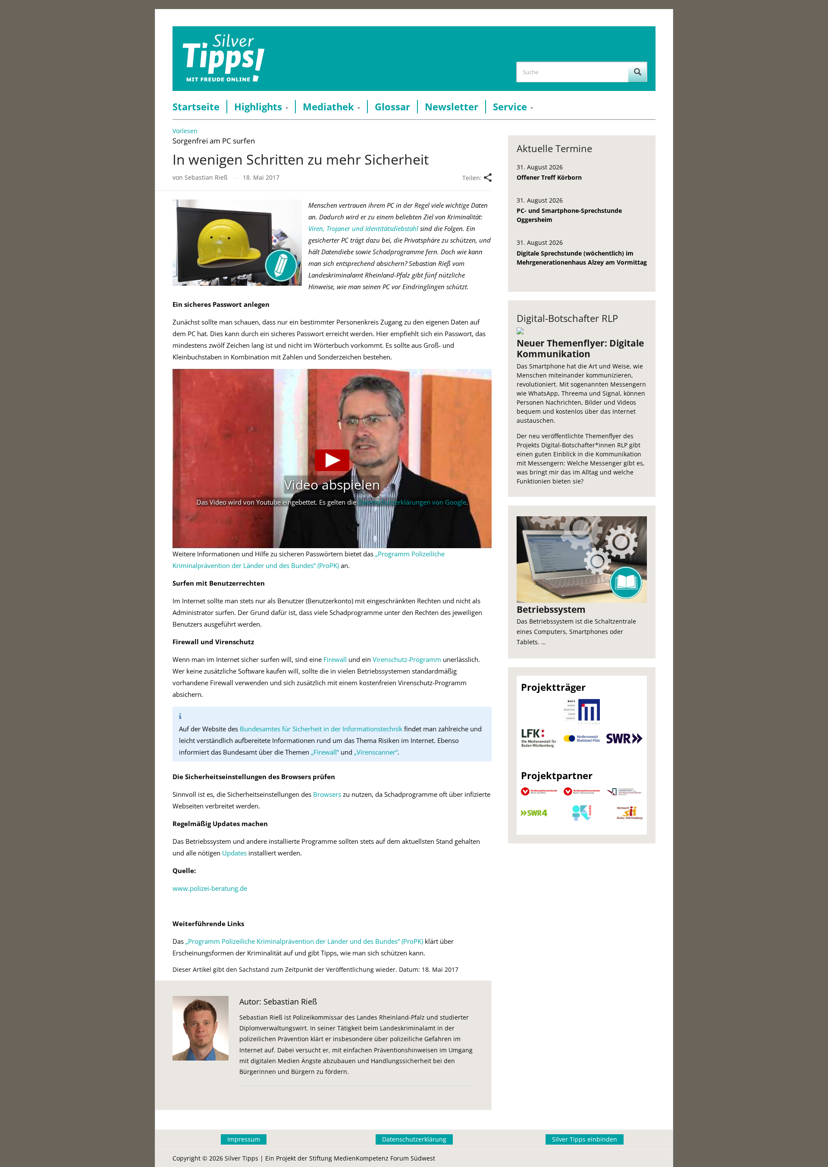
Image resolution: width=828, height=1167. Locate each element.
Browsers (327, 794)
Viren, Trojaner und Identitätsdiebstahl (363, 228)
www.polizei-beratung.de (209, 888)
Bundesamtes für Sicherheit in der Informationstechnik (321, 728)
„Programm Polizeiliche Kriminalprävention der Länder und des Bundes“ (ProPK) (304, 941)
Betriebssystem (551, 609)
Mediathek (328, 106)
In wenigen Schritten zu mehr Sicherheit (300, 159)
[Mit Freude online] (223, 58)
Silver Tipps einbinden (584, 1139)
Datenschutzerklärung (414, 1139)
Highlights (258, 106)
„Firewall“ (325, 752)
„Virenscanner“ (376, 752)
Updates (234, 853)
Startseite (196, 106)
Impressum (243, 1139)
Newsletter (451, 106)
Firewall (335, 659)
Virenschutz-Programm (407, 659)
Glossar (392, 106)
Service (510, 106)
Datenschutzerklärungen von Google (412, 502)
